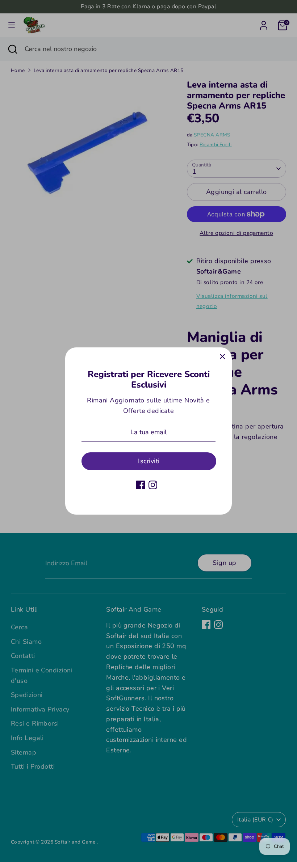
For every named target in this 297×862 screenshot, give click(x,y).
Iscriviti (148, 461)
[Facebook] (140, 485)
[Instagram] (152, 485)
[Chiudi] (222, 357)
